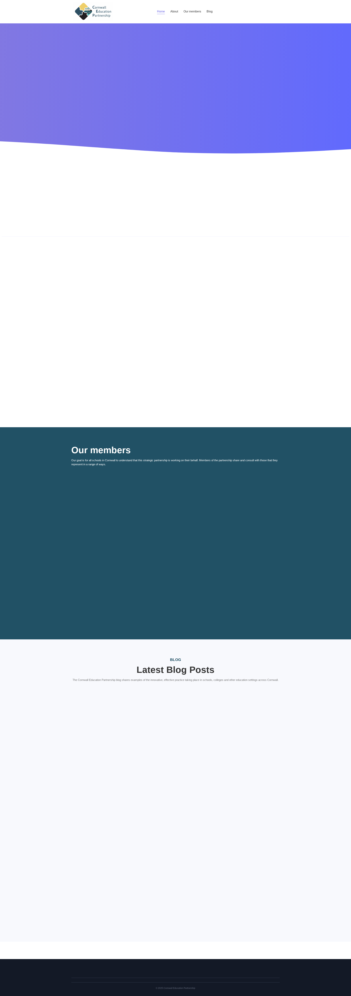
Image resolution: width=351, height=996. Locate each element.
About (174, 11)
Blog (210, 11)
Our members (192, 11)
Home (161, 11)
